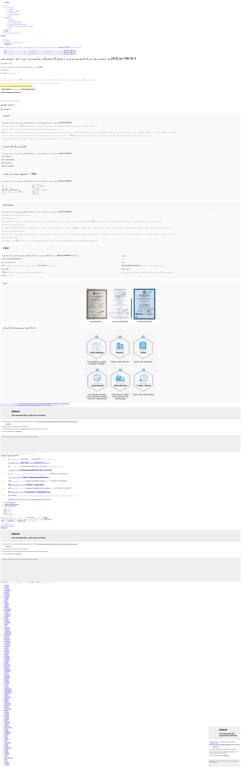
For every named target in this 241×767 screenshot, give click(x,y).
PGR (49, 519)
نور (9, 27)
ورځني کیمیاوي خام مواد (17, 24)
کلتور (10, 9)
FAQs (6, 31)
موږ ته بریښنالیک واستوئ (11, 100)
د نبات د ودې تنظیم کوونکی (12, 519)
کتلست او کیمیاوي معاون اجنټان (20, 26)
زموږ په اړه (9, 7)
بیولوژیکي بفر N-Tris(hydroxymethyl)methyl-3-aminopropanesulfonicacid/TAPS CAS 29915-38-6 (35, 403)
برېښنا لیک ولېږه (8, 524)
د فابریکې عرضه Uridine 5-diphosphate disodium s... (29, 477)
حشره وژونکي (39, 519)
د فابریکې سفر (13, 10)
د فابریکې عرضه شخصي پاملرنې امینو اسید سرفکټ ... (30, 499)
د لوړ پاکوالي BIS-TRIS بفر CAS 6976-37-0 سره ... (29, 463)
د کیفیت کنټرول (14, 14)
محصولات (7, 17)
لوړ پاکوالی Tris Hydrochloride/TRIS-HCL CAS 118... (30, 470)
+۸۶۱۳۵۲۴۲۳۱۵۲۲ (7, 526)
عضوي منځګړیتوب (14, 22)
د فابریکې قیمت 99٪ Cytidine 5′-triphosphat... (26, 485)
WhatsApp (4, 527)
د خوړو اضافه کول (15, 21)
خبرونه (7, 29)
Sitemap (45, 517)
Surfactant (8, 44)
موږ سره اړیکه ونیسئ (13, 32)
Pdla (46, 519)
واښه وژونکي (29, 519)
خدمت (10, 15)
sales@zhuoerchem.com (12, 504)
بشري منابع (12, 12)
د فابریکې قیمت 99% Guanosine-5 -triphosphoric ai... (29, 492)
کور (6, 5)
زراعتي (11, 19)
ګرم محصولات (6, 517)
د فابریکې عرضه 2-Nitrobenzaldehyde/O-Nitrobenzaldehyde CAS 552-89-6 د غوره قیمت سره (32, 405)
